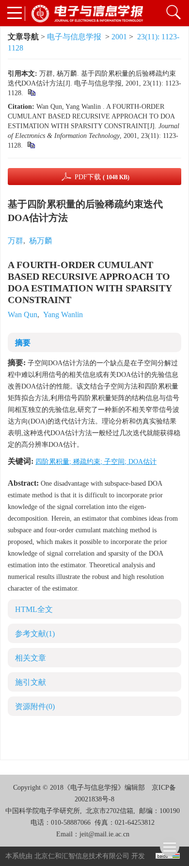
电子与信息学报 (74, 37)
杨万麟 (40, 241)
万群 (15, 241)
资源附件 (35, 706)
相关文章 (30, 658)
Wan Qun (22, 314)
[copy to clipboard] (31, 145)
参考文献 (35, 633)
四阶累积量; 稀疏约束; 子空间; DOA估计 (96, 461)
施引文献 (30, 682)
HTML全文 (34, 609)
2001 (119, 37)
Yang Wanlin (63, 314)
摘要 (23, 343)
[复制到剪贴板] (31, 93)
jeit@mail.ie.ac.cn (104, 834)
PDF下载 (102, 177)
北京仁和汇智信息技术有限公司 (81, 856)
